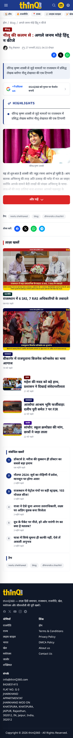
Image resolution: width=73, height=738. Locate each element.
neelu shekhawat (19, 216)
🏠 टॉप (8, 14)
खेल (5, 648)
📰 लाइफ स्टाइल (53, 14)
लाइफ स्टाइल (9, 637)
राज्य (5, 631)
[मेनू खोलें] (6, 5)
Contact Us (45, 654)
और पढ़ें (34, 200)
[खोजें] (54, 5)
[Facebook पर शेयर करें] (54, 55)
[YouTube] (14, 611)
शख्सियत (7, 665)
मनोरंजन (7, 654)
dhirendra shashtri (54, 216)
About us (44, 648)
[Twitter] (9, 611)
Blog (13, 23)
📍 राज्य (36, 14)
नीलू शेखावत (14, 47)
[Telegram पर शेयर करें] (42, 229)
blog (36, 216)
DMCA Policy (46, 642)
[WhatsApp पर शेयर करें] (67, 55)
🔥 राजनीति (22, 14)
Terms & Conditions (51, 631)
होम (5, 23)
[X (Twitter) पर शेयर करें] (60, 55)
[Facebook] (4, 611)
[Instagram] (20, 611)
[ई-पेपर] (61, 5)
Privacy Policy (47, 637)
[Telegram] (25, 611)
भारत (5, 642)
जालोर (6, 659)
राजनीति (7, 625)
